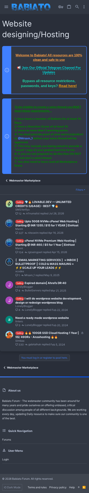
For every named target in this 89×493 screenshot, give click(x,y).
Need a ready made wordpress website (42, 317)
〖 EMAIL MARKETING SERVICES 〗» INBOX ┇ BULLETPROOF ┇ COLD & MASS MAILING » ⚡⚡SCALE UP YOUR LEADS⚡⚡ (46, 263)
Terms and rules (37, 487)
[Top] (78, 487)
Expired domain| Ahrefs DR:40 (45, 283)
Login (5, 459)
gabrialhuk (34, 344)
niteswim (33, 233)
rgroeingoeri (35, 252)
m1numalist (33, 213)
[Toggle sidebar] (84, 7)
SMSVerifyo (22, 209)
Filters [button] (79, 189)
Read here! (68, 86)
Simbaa (19, 340)
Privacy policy (58, 487)
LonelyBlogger (24, 286)
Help (72, 487)
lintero (19, 321)
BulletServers (33, 290)
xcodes (19, 271)
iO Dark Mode (12, 487)
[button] (6, 7)
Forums (6, 439)
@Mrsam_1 (25, 138)
